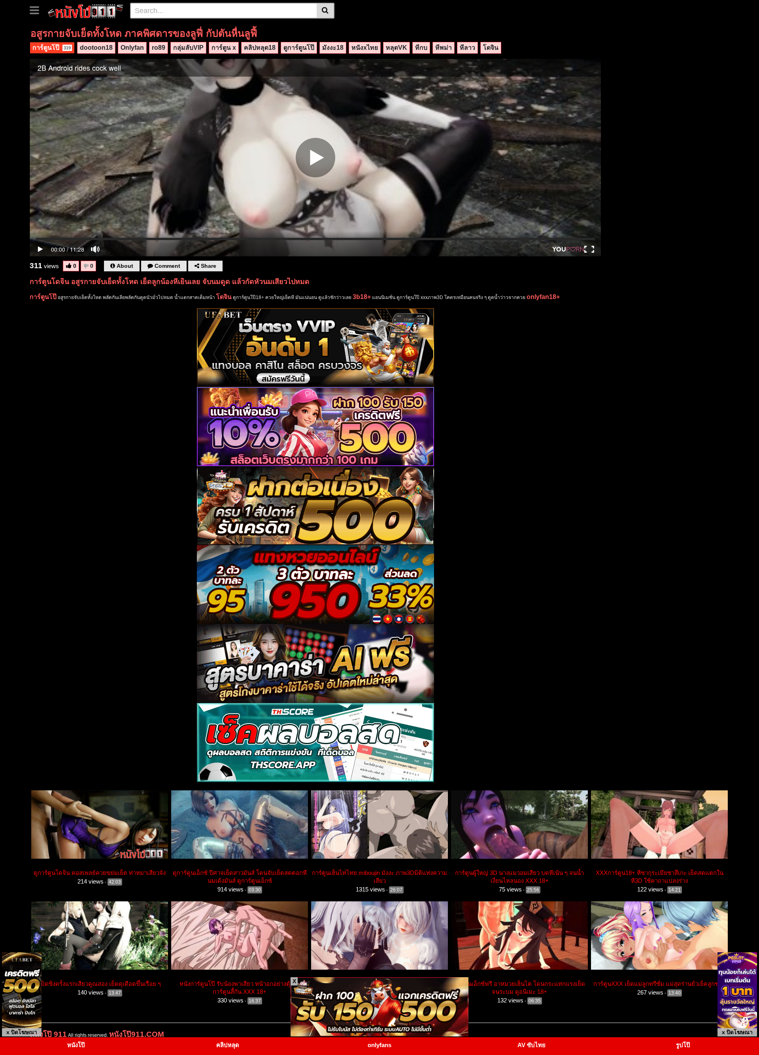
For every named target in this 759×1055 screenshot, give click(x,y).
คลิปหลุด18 (260, 47)
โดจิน (490, 47)
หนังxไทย (364, 47)
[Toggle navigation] (37, 9)
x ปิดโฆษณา (21, 1032)
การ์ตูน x (223, 47)
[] (325, 11)
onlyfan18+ (543, 296)
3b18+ (362, 296)
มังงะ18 (333, 47)
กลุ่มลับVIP (188, 47)
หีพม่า (443, 47)
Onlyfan (132, 47)
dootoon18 (96, 47)
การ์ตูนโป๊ (51, 47)
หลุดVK (396, 47)
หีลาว (467, 47)
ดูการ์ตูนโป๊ (298, 47)
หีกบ (421, 47)
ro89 (158, 47)
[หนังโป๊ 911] (85, 10)
